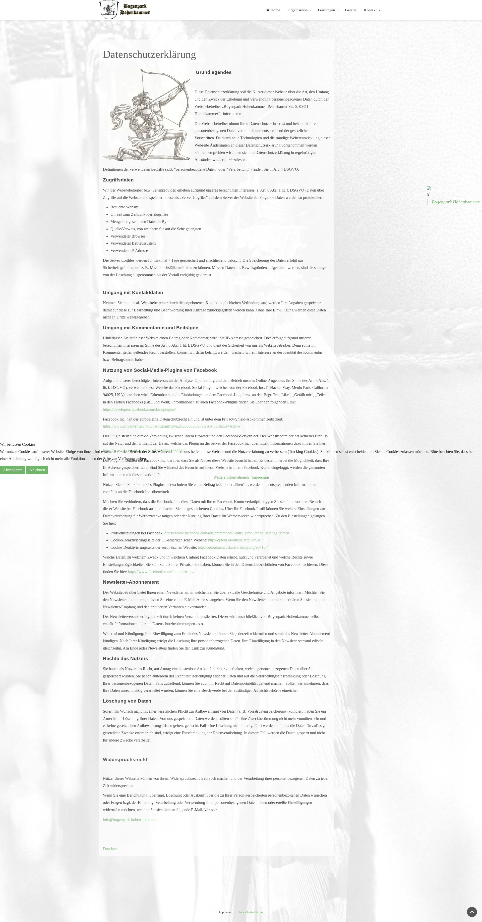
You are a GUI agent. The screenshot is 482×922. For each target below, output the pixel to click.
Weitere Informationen (231, 477)
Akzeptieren (12, 470)
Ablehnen (37, 470)
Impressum (260, 477)
